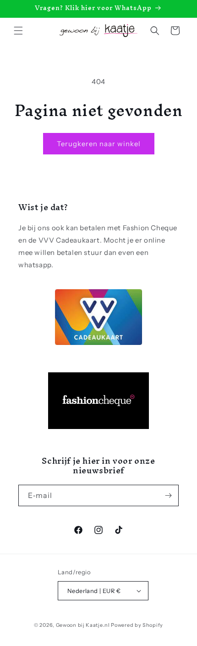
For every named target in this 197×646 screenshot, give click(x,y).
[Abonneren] (168, 495)
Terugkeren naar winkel (99, 143)
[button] (18, 31)
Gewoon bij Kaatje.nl (83, 625)
